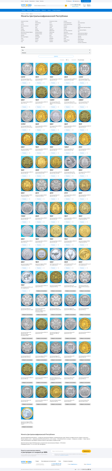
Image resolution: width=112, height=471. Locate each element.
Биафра (22, 29)
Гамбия (22, 40)
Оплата (22, 1)
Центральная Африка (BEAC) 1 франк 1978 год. (56, 127)
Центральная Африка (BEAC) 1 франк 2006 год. (27, 242)
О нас (60, 461)
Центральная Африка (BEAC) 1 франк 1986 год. (84, 173)
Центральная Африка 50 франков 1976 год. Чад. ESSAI (55, 309)
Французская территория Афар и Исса (84, 28)
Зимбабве (37, 35)
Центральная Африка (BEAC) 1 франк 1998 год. (70, 196)
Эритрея (79, 36)
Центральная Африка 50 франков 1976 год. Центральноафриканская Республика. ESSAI (40, 310)
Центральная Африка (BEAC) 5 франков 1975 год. (41, 80)
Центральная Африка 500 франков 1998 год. (26, 219)
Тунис (79, 24)
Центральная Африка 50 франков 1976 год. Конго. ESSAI (27, 309)
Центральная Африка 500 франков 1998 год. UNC (84, 401)
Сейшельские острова (68, 33)
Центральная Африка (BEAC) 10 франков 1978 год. (85, 127)
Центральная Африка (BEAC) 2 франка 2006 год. (41, 242)
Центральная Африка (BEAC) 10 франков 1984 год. (27, 378)
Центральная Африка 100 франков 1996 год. (26, 401)
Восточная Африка (24, 36)
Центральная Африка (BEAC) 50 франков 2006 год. (26, 265)
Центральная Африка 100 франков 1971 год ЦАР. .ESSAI (26, 80)
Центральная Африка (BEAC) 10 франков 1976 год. (41, 103)
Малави (50, 33)
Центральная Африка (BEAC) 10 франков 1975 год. (56, 80)
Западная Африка (38, 32)
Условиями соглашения (64, 455)
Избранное (69, 1)
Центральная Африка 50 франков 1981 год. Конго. (26, 357)
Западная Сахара (38, 33)
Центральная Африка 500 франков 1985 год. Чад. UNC (69, 173)
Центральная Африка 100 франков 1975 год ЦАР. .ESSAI (84, 80)
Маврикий (51, 29)
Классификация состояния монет (48, 461)
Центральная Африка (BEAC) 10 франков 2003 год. (70, 219)
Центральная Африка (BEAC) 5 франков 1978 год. (70, 127)
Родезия (65, 27)
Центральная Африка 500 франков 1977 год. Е (69, 333)
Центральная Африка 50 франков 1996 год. (54, 196)
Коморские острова (53, 21)
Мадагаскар (51, 32)
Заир (36, 27)
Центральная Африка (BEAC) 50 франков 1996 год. (41, 196)
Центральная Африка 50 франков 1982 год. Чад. (69, 150)
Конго (50, 22)
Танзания (65, 41)
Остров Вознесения (67, 22)
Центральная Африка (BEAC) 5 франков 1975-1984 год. (41, 357)
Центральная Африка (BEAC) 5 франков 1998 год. (85, 196)
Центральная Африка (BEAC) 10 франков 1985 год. (41, 378)
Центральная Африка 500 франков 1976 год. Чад (84, 103)
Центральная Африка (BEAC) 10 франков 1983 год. (27, 173)
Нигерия (65, 21)
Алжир (22, 22)
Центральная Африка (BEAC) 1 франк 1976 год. (27, 103)
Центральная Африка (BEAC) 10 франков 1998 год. (41, 401)
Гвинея (36, 21)
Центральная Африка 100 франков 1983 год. (69, 357)
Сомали (65, 35)
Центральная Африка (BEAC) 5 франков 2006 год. (56, 242)
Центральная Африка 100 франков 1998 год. (69, 401)
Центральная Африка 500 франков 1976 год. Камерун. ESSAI (55, 103)
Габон (22, 38)
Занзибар (37, 30)
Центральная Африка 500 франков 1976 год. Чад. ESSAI (26, 127)
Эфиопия (79, 37)
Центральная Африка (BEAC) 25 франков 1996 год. (26, 196)
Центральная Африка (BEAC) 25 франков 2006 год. (84, 242)
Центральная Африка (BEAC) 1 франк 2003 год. (41, 219)
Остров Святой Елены (68, 24)
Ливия (50, 27)
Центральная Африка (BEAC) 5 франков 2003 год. (56, 219)
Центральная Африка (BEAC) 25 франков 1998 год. (55, 401)
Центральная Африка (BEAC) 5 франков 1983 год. (85, 150)
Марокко (51, 36)
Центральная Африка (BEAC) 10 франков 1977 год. (41, 333)
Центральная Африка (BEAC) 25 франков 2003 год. (84, 219)
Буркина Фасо (24, 33)
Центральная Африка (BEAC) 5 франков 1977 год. (41, 127)
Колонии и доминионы (82, 42)
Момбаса (51, 40)
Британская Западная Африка (27, 32)
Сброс (56, 56)
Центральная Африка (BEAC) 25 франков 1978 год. (26, 150)
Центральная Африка (82, 30)
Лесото (50, 24)
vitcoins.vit (89, 464)
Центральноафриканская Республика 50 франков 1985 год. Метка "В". (55, 378)
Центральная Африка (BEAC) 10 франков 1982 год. (56, 150)
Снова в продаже (56, 10)
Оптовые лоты (37, 10)
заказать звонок (75, 6)
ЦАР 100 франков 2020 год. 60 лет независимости (70, 265)
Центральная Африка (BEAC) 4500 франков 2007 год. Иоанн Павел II (27, 423)
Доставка (26, 1)
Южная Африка (81, 39)
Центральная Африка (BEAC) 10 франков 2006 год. (70, 242)
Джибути (37, 24)
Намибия (51, 41)
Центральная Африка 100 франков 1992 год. (84, 378)
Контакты (41, 1)
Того (79, 21)
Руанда (65, 29)
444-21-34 (75, 5)
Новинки (44, 10)
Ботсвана (23, 30)
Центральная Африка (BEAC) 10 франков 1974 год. (41, 286)
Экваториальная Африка (82, 33)
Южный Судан (80, 41)
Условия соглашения (68, 461)
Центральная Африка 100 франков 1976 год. (84, 309)
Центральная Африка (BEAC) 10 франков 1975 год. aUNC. (70, 80)
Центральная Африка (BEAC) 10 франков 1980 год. (41, 150)
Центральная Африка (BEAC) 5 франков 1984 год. (85, 357)
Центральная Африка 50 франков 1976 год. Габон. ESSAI (70, 286)
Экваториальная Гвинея (82, 34)
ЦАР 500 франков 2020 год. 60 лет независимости (27, 288)
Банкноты (29, 10)
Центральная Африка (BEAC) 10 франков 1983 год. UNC (41, 173)
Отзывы (37, 1)
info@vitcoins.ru (77, 1)
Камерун (37, 38)
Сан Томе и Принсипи (68, 30)
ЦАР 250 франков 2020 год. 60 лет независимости (85, 265)
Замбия (36, 29)
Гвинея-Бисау (38, 22)
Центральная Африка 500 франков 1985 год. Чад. (69, 378)
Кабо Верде (37, 36)
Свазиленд (66, 32)
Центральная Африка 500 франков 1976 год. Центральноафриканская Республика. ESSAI (26, 334)
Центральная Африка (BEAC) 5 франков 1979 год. (85, 333)
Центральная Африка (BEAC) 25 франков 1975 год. (55, 286)
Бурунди (22, 35)
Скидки (37, 461)
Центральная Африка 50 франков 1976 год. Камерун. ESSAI (84, 286)
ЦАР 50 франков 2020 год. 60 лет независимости (55, 265)
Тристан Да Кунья (81, 22)
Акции (49, 10)
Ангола (22, 24)
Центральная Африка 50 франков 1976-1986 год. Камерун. (54, 333)
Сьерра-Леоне (66, 40)
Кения (36, 41)
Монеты (23, 10)
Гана (22, 41)
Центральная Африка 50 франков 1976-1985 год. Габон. (70, 309)
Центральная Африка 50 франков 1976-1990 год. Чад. (55, 357)
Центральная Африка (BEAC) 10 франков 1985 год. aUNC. (56, 173)
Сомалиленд (66, 36)
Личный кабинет (87, 1)
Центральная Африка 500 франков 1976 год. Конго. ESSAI (70, 103)
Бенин (22, 27)
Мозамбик (51, 38)
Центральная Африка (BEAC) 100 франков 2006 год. (41, 265)
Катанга (36, 40)
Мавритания (51, 30)
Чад (78, 31)
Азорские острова (24, 21)
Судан (65, 38)
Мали (50, 35)
